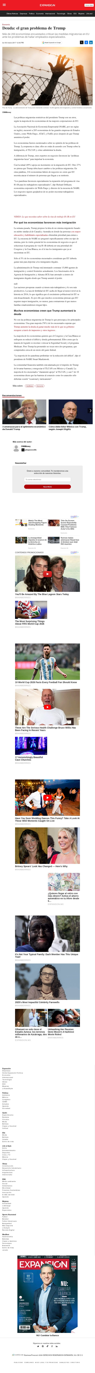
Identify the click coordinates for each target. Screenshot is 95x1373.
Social (4, 1183)
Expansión (6, 1068)
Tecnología (61, 14)
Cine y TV (6, 1155)
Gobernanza (7, 1186)
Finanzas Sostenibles (11, 1190)
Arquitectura (7, 1172)
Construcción (7, 1166)
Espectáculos (8, 1115)
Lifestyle (6, 1228)
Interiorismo (7, 1175)
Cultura (5, 1128)
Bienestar (6, 1245)
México (5, 1097)
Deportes (6, 1153)
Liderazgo (6, 1206)
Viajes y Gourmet (9, 1126)
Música (5, 1157)
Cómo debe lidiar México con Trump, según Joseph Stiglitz (67, 427)
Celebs (5, 1139)
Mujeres (81, 14)
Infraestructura (8, 1170)
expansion (58, 1346)
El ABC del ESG (8, 1195)
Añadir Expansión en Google (53, 42)
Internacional (50, 14)
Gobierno (6, 1095)
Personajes (7, 1243)
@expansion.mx (47, 1346)
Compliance (29, 1362)
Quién (4, 1113)
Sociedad (6, 1108)
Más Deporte (7, 1226)
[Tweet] (81, 42)
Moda (4, 1122)
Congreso (6, 1099)
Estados (5, 1104)
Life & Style (6, 1146)
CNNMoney (26, 446)
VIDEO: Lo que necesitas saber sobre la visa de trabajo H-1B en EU (44, 216)
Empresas (23, 14)
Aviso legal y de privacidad (46, 1362)
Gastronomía (7, 1236)
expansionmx (44, 1346)
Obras (69, 14)
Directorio (75, 1362)
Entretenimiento (9, 1150)
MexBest (5, 1234)
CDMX (4, 1102)
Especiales (6, 1210)
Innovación (6, 1192)
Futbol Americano (9, 1221)
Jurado (5, 1250)
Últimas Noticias (12, 14)
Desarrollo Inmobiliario (11, 1168)
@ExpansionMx (30, 450)
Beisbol (5, 1219)
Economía (40, 14)
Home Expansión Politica (12, 1073)
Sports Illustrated (9, 1214)
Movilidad (6, 1188)
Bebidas (5, 1239)
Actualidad (6, 1203)
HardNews (29, 386)
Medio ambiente (9, 1181)
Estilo (4, 1148)
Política (31, 14)
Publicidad (18, 1362)
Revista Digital (89, 5)
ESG (75, 14)
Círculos (5, 1119)
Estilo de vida (8, 1141)
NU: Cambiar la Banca (47, 1335)
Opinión (5, 1106)
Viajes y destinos (9, 1241)
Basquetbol (7, 1223)
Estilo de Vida (8, 1248)
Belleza (5, 1124)
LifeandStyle (7, 1088)
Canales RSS (64, 1362)
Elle (3, 1133)
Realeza (5, 1117)
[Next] (90, 410)
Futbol (5, 1217)
